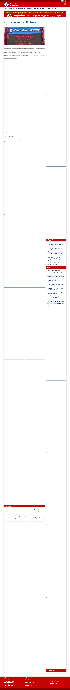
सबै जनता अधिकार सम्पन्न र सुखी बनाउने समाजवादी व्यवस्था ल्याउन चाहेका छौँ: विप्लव (18, 510)
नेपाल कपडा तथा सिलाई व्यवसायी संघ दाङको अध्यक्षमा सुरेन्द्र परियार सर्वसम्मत (55, 249)
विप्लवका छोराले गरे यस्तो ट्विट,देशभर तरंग (54, 270)
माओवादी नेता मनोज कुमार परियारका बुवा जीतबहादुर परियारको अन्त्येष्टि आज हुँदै (54, 258)
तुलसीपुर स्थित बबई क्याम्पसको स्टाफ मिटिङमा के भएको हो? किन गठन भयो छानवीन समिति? (55, 243)
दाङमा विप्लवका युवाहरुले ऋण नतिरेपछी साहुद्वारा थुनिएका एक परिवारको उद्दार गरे (55, 281)
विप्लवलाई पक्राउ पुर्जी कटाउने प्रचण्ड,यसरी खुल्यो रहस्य (55, 273)
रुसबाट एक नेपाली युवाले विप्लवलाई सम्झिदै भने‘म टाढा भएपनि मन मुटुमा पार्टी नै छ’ (56, 292)
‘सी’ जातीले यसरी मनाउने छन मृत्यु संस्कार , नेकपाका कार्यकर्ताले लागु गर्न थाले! (54, 296)
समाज (25, 8)
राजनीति (10, 8)
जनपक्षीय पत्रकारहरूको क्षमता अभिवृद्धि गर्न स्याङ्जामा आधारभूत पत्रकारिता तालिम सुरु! (39, 517)
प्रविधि (35, 8)
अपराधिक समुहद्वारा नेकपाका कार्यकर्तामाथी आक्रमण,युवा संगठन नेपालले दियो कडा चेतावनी (55, 300)
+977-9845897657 (7, 0)
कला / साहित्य (30, 8)
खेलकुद (43, 8)
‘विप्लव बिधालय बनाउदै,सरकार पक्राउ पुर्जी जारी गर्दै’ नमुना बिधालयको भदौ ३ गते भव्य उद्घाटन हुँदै (55, 285)
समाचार (6, 8)
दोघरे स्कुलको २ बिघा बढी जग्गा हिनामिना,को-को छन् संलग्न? (55, 304)
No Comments (24, 24)
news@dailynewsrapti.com (10, 685)
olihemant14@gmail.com (14, 0)
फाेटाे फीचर (48, 8)
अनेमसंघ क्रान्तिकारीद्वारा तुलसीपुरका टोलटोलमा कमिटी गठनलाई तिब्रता (18, 517)
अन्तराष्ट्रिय (39, 8)
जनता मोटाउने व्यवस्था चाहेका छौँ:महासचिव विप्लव (38, 509)
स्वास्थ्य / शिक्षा (53, 8)
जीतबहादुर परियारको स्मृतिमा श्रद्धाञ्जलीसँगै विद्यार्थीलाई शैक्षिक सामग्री (54, 254)
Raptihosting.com (52, 689)
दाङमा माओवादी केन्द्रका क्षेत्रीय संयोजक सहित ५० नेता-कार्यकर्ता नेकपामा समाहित (55, 277)
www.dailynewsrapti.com (9, 681)
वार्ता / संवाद (20, 8)
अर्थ (16, 8)
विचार (14, 8)
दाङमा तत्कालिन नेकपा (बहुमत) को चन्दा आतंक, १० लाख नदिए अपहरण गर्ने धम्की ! (56, 289)
